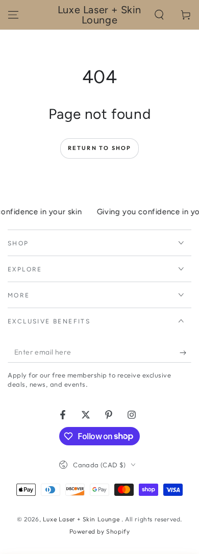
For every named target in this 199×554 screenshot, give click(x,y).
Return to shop (100, 148)
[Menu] (13, 14)
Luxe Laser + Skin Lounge (82, 519)
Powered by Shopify (99, 531)
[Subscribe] (185, 352)
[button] (159, 14)
